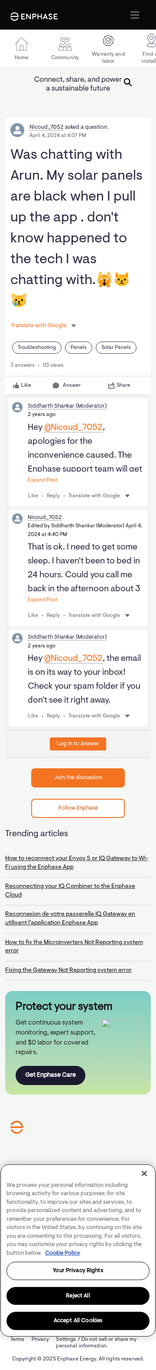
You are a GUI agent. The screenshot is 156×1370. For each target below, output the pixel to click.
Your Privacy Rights (78, 1270)
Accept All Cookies (78, 1321)
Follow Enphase (78, 808)
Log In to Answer (78, 744)
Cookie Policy (62, 1253)
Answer (72, 385)
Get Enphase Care (50, 1075)
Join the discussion (78, 777)
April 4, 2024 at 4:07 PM (57, 135)
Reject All (78, 1296)
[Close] (144, 1173)
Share (123, 385)
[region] (78, 1250)
